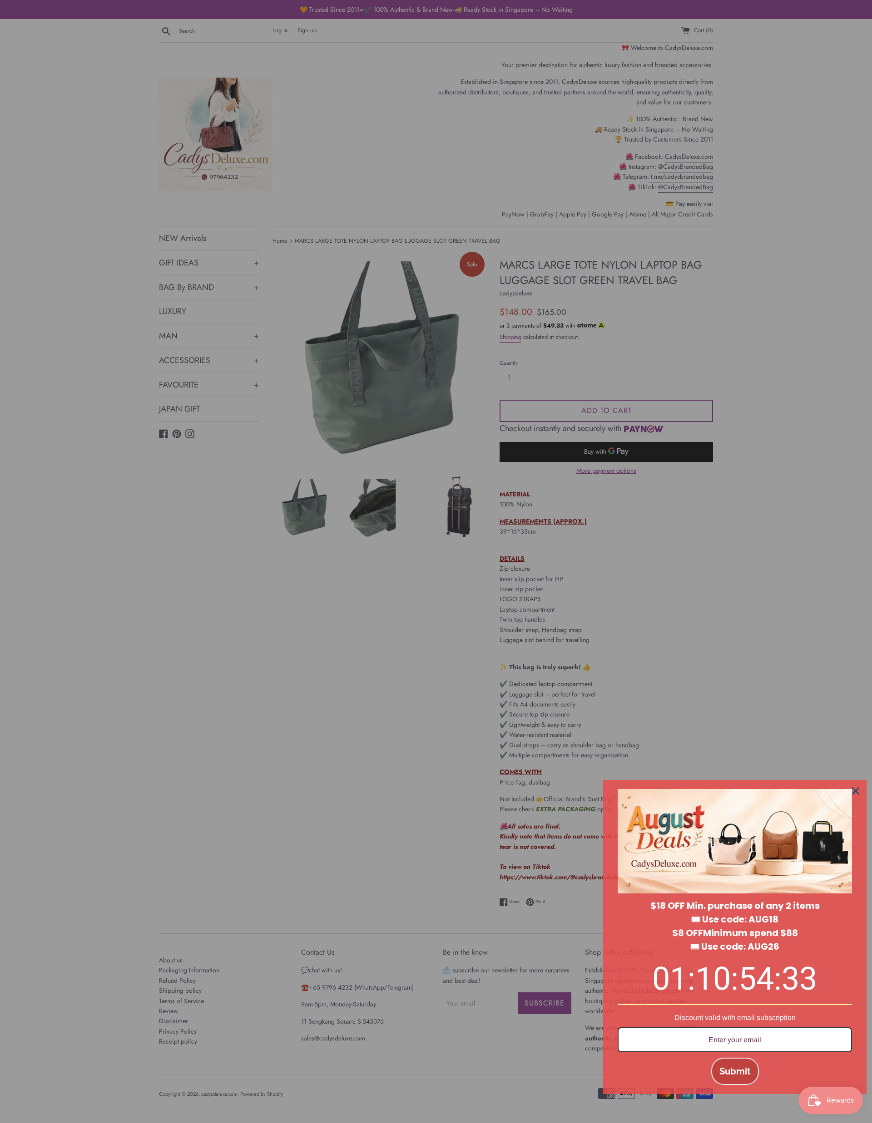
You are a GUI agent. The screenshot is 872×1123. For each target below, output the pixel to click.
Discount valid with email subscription (735, 1017)
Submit (735, 1071)
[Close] (856, 791)
